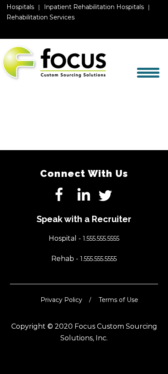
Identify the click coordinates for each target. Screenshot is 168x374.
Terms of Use (118, 300)
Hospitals (20, 7)
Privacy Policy (61, 300)
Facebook (62, 194)
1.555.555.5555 (101, 238)
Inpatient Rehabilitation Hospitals (94, 7)
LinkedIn (84, 194)
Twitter (105, 194)
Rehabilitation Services (40, 17)
